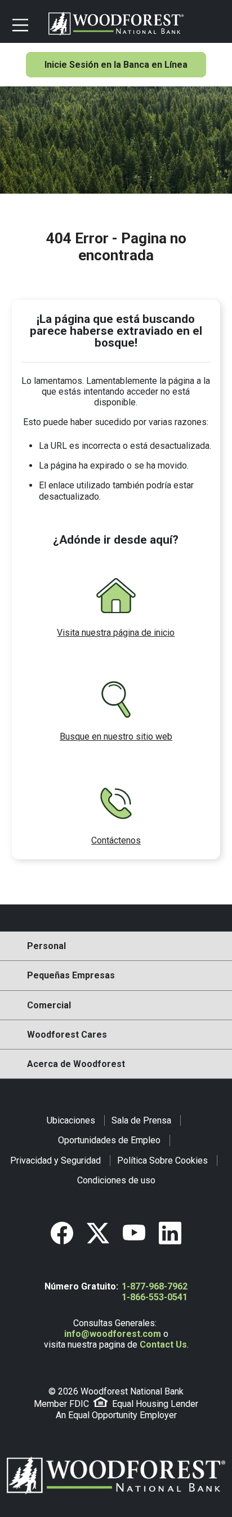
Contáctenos (116, 840)
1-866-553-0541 (155, 1297)
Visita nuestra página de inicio (116, 632)
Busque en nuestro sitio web (116, 736)
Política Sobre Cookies (162, 1160)
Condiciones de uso (116, 1180)
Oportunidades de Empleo (109, 1140)
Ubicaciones (71, 1120)
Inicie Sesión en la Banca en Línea (116, 64)
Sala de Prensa (141, 1120)
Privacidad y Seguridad (55, 1160)
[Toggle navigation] (25, 23)
